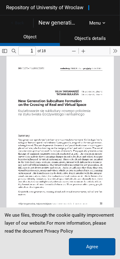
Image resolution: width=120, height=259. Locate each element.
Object (30, 37)
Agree (92, 246)
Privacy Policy (58, 231)
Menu (95, 23)
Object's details (90, 38)
